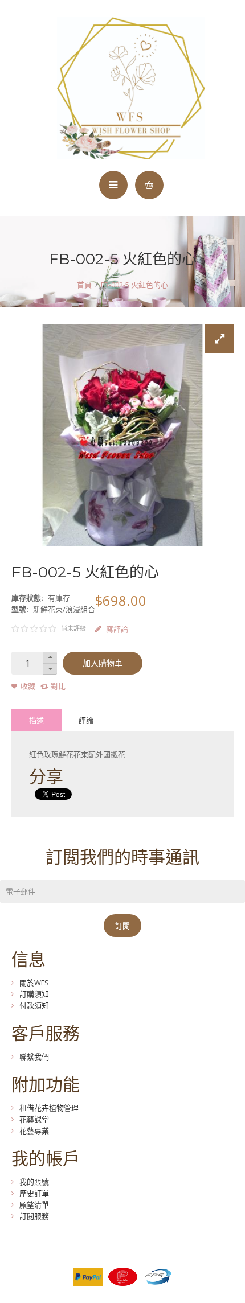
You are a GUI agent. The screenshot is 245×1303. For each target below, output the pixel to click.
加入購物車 (102, 663)
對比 (58, 686)
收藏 (28, 686)
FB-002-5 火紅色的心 (134, 284)
